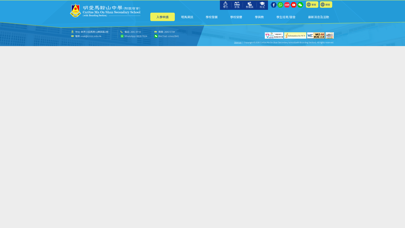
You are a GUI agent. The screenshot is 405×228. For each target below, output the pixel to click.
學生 (225, 7)
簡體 (327, 4)
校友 (262, 7)
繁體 (314, 4)
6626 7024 (142, 36)
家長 (237, 7)
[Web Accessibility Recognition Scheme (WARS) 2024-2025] (330, 35)
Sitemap (238, 42)
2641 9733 (135, 31)
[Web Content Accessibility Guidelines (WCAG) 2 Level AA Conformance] (316, 35)
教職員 (249, 7)
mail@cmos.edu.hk (91, 36)
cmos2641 (173, 36)
